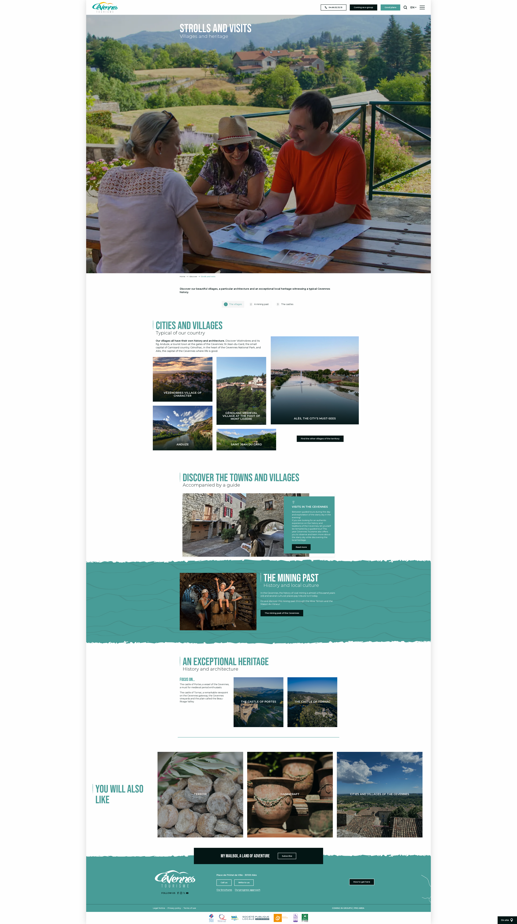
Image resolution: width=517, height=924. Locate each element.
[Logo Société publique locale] (256, 918)
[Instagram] (181, 893)
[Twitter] (184, 893)
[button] (405, 7)
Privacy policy (174, 908)
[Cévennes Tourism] (105, 7)
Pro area (359, 908)
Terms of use (189, 908)
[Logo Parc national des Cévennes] (281, 918)
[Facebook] (178, 893)
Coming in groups (342, 908)
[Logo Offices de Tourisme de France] (211, 918)
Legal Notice (159, 908)
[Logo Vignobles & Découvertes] (305, 918)
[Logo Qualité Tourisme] (222, 918)
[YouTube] (187, 893)
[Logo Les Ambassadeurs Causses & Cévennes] (295, 918)
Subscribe (287, 856)
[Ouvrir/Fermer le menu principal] (422, 7)
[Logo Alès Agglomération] (234, 918)
